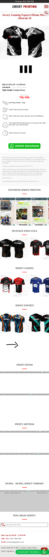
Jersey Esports (24, 305)
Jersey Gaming (24, 268)
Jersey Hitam (24, 364)
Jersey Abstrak (24, 424)
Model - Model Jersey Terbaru (24, 483)
